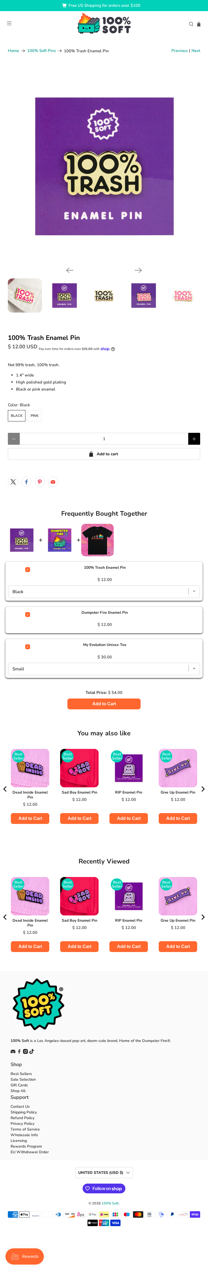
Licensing (19, 1140)
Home (13, 51)
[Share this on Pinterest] (40, 482)
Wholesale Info (24, 1135)
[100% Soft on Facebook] (19, 1052)
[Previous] (70, 270)
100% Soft (110, 1203)
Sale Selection (23, 1079)
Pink (34, 415)
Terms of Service (25, 1129)
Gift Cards (19, 1085)
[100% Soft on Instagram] (25, 1052)
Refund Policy (22, 1117)
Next (195, 50)
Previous (179, 50)
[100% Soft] (104, 23)
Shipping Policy (24, 1112)
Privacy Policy (22, 1123)
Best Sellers (21, 1073)
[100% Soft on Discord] (13, 1052)
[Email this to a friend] (53, 482)
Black (16, 415)
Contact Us (20, 1106)
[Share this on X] (13, 482)
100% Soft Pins (41, 51)
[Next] (138, 270)
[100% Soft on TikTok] (31, 1052)
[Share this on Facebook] (26, 482)
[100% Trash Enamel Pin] (104, 166)
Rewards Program (26, 1146)
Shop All (18, 1090)
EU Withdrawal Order (30, 1152)
